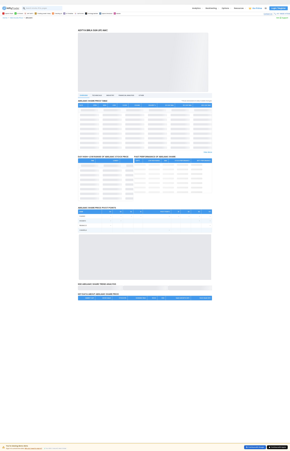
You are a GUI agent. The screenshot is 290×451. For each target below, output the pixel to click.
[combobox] (42, 8)
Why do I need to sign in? (33, 448)
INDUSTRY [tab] (110, 95)
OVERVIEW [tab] (84, 95)
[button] (5, 18)
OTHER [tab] (141, 95)
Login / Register (278, 8)
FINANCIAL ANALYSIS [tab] (126, 95)
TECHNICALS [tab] (97, 95)
